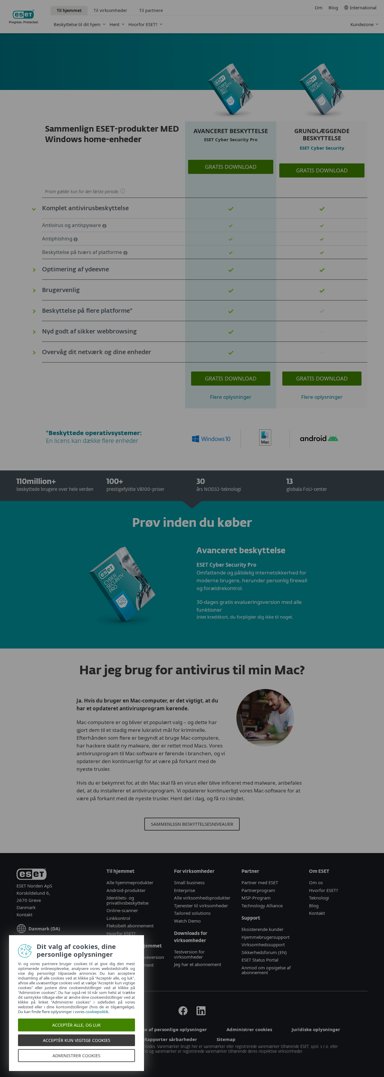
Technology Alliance (262, 905)
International (363, 7)
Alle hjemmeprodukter (130, 882)
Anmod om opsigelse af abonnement (266, 970)
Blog (333, 7)
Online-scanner (122, 910)
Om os (316, 882)
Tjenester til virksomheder (201, 905)
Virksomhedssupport (263, 944)
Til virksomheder (110, 10)
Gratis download (230, 166)
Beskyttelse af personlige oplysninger (164, 1029)
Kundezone (362, 24)
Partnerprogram (258, 890)
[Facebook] (183, 1013)
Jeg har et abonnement (197, 964)
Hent (114, 24)
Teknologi (319, 898)
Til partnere (151, 10)
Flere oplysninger (230, 396)
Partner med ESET (260, 882)
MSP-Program (256, 898)
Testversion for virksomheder (189, 954)
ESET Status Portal (260, 960)
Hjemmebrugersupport (266, 937)
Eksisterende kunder (263, 929)
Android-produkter (126, 890)
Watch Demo (187, 921)
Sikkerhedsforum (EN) (264, 952)
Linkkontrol (118, 918)
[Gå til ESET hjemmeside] (24, 17)
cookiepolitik (97, 1011)
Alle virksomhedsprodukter (202, 898)
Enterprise (184, 890)
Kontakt (24, 914)
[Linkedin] (201, 1013)
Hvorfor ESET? (143, 24)
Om (318, 7)
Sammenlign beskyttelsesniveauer (192, 824)
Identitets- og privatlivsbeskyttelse (127, 900)
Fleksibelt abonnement (130, 926)
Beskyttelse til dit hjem (77, 24)
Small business (189, 882)
